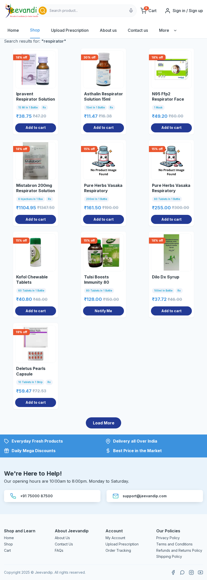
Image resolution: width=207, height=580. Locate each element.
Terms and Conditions (174, 544)
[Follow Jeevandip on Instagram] (191, 572)
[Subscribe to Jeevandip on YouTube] (200, 572)
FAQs (59, 550)
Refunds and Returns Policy (179, 550)
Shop (35, 30)
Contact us (138, 30)
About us (108, 30)
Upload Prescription (70, 30)
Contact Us (64, 544)
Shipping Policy (169, 556)
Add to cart (35, 127)
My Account (115, 538)
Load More (103, 422)
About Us (62, 538)
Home (13, 30)
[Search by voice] (131, 10)
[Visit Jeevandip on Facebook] (173, 572)
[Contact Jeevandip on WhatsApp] (182, 572)
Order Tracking (118, 550)
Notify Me (103, 311)
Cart (7, 550)
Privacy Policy (168, 538)
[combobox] (87, 11)
